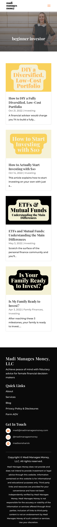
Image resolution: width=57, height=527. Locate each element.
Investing (29, 110)
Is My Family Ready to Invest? (24, 303)
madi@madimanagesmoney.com (30, 430)
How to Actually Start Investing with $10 (24, 167)
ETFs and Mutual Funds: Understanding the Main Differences (27, 235)
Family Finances (33, 309)
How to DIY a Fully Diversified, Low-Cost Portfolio (25, 102)
